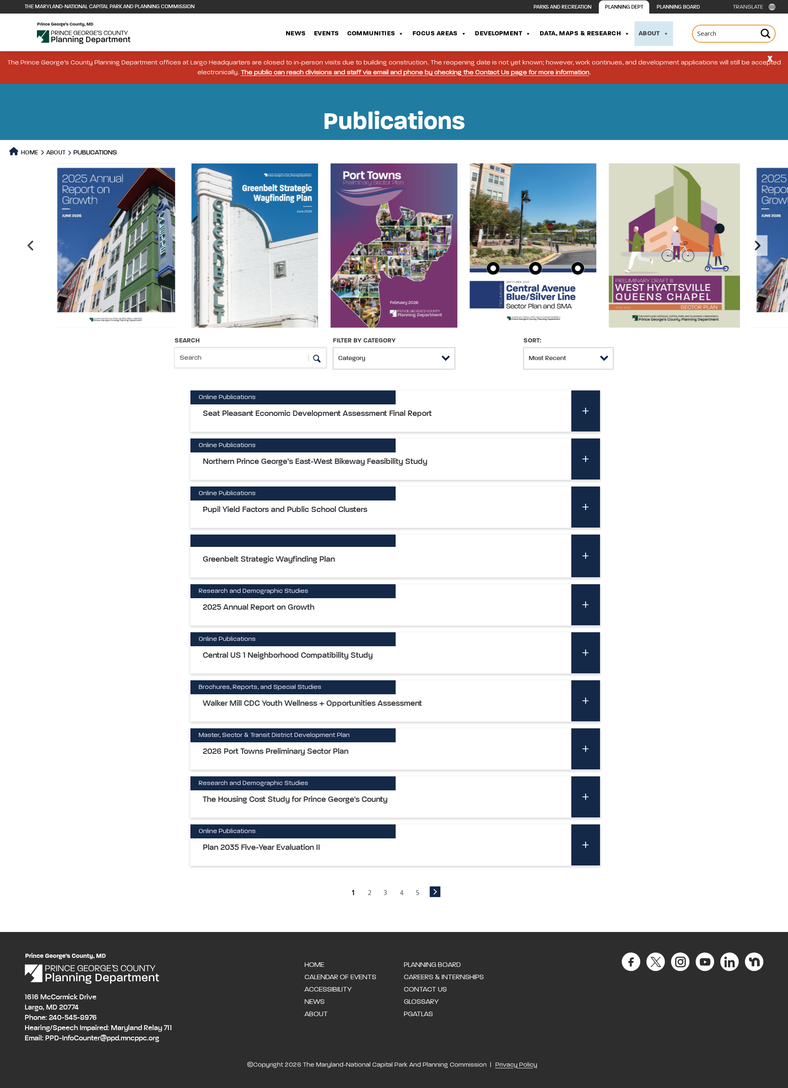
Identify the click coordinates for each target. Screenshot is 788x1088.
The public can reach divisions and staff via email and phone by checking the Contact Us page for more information (415, 72)
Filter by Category (364, 340)
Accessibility (328, 989)
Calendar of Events (340, 977)
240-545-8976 (73, 1017)
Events (326, 33)
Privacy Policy (516, 1065)
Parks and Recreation (562, 7)
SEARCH (187, 340)
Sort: (532, 340)
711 (168, 1028)
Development (498, 33)
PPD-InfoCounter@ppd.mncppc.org (102, 1038)
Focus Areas (435, 33)
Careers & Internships (444, 977)
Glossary (421, 1001)
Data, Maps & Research (580, 33)
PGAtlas (418, 1014)
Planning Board (678, 7)
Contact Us (425, 989)
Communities (371, 33)
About (649, 33)
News (296, 33)
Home (29, 152)
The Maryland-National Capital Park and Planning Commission (110, 6)
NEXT (435, 891)
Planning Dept (624, 7)
